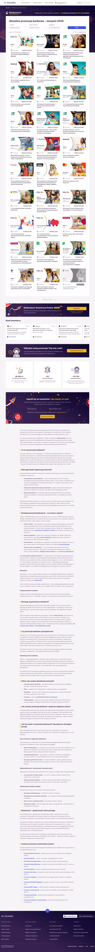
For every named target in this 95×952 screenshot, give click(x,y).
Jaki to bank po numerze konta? (81, 932)
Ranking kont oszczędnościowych (33, 929)
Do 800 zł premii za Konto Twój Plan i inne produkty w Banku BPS (17, 329)
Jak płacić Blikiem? (53, 939)
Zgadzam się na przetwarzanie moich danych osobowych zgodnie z (47, 412)
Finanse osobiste (25, 2)
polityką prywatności (61, 412)
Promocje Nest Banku (30, 895)
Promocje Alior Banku (30, 872)
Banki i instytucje (49, 2)
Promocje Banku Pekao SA (32, 853)
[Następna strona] (55, 299)
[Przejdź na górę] (47, 911)
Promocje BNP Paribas (30, 887)
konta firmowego (64, 544)
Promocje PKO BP (29, 858)
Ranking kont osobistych (31, 932)
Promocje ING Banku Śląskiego (33, 882)
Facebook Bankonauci (87, 916)
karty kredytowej (46, 537)
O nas (87, 946)
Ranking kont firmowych (30, 939)
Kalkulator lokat (77, 925)
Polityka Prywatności (72, 946)
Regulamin (81, 946)
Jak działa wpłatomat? (54, 935)
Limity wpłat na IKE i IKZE (55, 929)
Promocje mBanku (29, 869)
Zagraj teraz (77, 308)
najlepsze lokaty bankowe (48, 551)
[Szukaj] (90, 3)
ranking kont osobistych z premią (45, 530)
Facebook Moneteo (71, 916)
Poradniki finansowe (5, 932)
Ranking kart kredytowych (31, 935)
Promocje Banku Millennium (32, 864)
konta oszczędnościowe (66, 551)
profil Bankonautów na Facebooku (47, 697)
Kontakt (92, 946)
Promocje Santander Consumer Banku (35, 900)
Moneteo (8, 7)
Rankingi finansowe (5, 925)
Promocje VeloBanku (30, 877)
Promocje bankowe (61, 2)
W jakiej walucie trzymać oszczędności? (58, 932)
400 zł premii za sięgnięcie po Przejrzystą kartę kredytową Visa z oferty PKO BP (68, 329)
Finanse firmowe (37, 2)
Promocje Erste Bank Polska (32, 861)
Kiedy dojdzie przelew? (79, 935)
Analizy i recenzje (5, 929)
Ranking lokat (28, 925)
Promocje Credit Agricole (31, 890)
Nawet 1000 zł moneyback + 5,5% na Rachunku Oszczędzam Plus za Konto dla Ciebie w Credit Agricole (42, 329)
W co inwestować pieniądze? (56, 925)
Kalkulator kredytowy (78, 929)
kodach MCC (38, 580)
